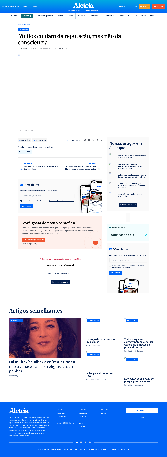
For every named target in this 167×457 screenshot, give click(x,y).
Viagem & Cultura (125, 16)
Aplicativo (82, 417)
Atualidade (81, 16)
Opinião (60, 16)
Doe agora (156, 6)
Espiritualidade (109, 16)
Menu (15, 16)
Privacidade (125, 449)
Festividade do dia (121, 235)
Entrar (135, 6)
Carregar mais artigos (128, 204)
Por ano (103, 413)
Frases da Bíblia (25, 152)
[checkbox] (21, 201)
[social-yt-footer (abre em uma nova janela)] (77, 442)
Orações (26, 16)
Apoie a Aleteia (55, 449)
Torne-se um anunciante (97, 449)
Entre (70, 273)
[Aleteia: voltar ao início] (83, 5)
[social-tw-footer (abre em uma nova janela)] (86, 442)
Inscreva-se (83, 420)
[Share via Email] (97, 140)
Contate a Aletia (113, 449)
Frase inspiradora (24, 24)
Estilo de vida (94, 16)
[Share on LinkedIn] (89, 140)
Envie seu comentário (60, 282)
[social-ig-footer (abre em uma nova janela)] (90, 442)
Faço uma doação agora (32, 240)
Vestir (81, 423)
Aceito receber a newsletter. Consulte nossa (48, 201)
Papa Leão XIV (141, 16)
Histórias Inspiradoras (45, 16)
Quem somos (67, 449)
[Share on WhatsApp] (101, 140)
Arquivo (70, 16)
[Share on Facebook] (85, 140)
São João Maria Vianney (92, 10)
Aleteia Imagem (46, 48)
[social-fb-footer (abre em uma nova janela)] (81, 442)
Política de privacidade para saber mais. (61, 201)
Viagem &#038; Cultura (65, 423)
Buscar (35, 6)
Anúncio (82, 426)
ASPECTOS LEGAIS (80, 449)
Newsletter (83, 413)
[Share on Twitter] (93, 140)
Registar (143, 6)
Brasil (152, 16)
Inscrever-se (26, 206)
